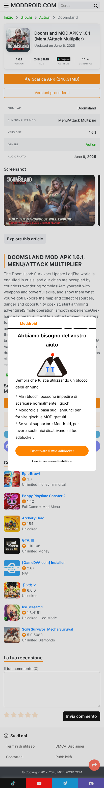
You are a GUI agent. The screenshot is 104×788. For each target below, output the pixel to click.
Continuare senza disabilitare (52, 461)
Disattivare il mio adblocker (52, 451)
